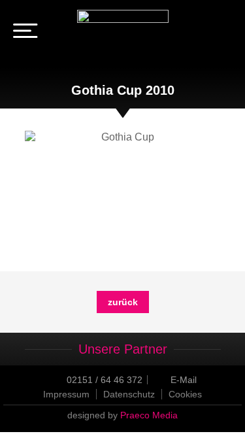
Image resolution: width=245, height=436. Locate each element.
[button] (185, 394)
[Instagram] (223, 33)
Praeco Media (149, 415)
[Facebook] (204, 33)
